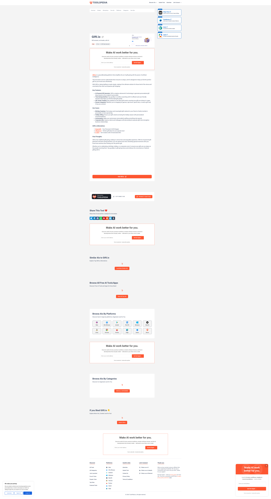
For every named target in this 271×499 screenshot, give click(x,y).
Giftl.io (94, 75)
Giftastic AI (98, 131)
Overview (93, 10)
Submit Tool (162, 2)
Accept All (27, 493)
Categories (125, 10)
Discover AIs (152, 2)
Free (93, 44)
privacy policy (173, 474)
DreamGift (98, 129)
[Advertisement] (122, 23)
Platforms (119, 10)
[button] (119, 196)
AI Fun (97, 44)
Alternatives (105, 10)
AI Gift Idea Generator (105, 44)
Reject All (19, 493)
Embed (99, 10)
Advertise (169, 2)
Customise (9, 493)
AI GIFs (97, 132)
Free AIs (112, 10)
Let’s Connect (176, 2)
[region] (18, 488)
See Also (133, 10)
